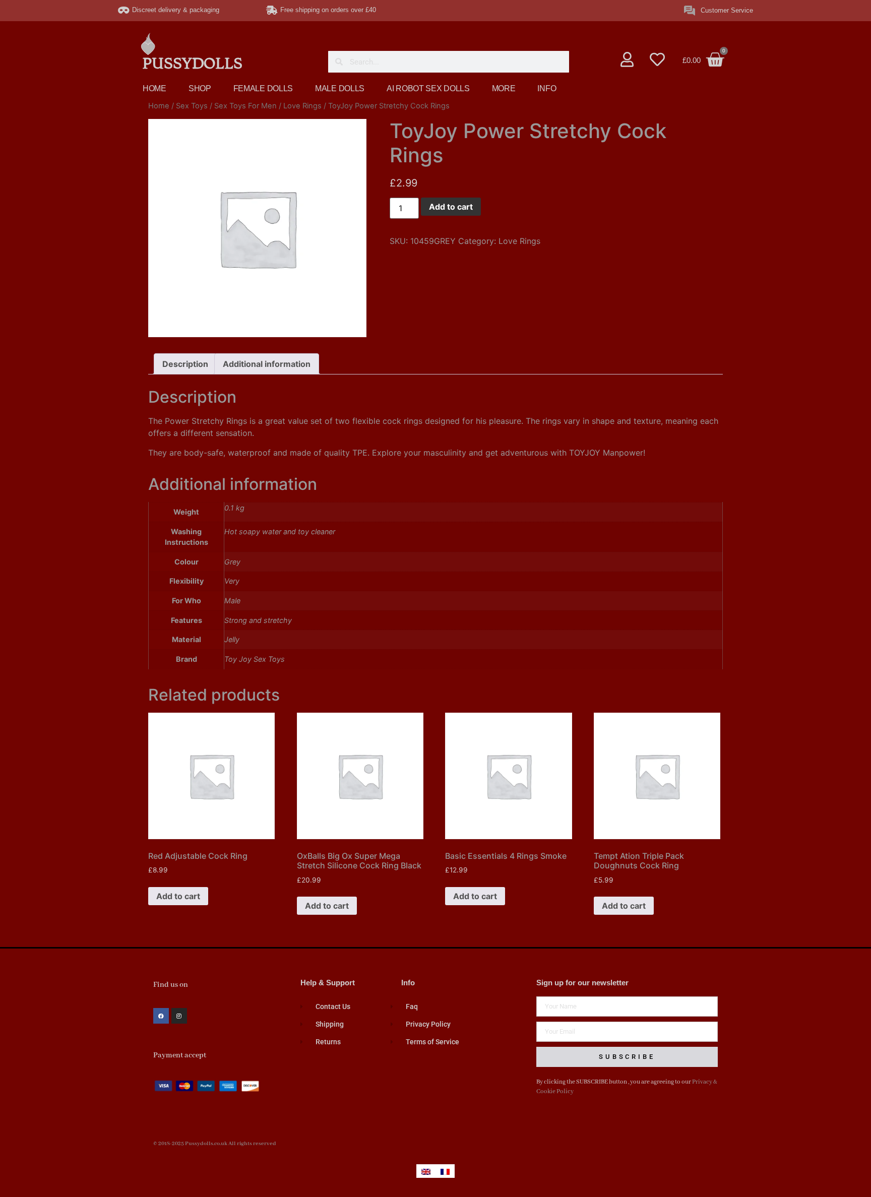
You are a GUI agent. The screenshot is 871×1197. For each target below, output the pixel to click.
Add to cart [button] (178, 896)
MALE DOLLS (339, 88)
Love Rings (302, 105)
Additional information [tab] (266, 364)
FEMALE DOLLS (263, 88)
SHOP (200, 88)
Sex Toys (192, 105)
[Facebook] (161, 1016)
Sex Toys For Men (245, 105)
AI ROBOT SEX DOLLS (428, 88)
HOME (154, 88)
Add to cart (451, 207)
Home (158, 105)
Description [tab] (185, 364)
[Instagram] (179, 1016)
